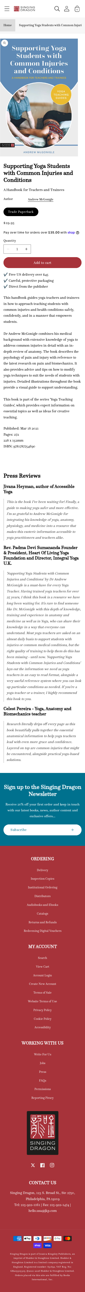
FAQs (42, 1080)
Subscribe (18, 829)
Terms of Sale (42, 992)
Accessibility (42, 1027)
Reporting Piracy (42, 1098)
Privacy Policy (42, 1010)
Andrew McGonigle (40, 199)
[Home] (24, 8)
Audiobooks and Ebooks (42, 905)
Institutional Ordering (42, 887)
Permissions (42, 1089)
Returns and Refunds (43, 922)
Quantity (9, 241)
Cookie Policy (42, 1019)
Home (7, 25)
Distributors (42, 896)
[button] (6, 8)
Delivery (42, 870)
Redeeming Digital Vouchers (42, 931)
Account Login (42, 975)
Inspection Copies (42, 879)
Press (42, 1072)
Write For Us (42, 1054)
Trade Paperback (21, 212)
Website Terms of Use (42, 1001)
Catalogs (42, 913)
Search (42, 958)
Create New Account (42, 984)
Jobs (42, 1063)
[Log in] (66, 8)
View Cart (42, 967)
